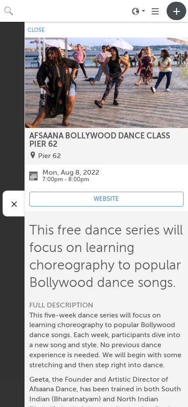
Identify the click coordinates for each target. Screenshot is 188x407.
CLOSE (36, 30)
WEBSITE (106, 199)
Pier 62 (49, 156)
